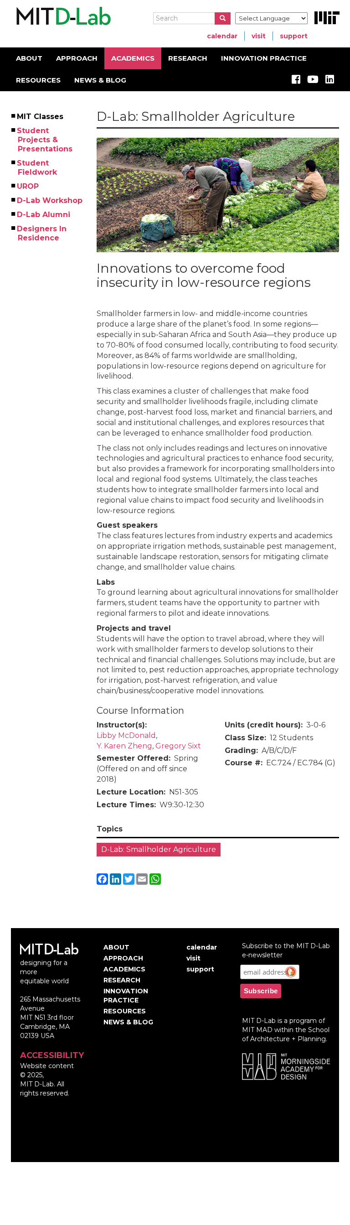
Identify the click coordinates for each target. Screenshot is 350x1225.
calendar (222, 36)
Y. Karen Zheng (124, 746)
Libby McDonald (126, 735)
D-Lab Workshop (50, 200)
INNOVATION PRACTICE (264, 58)
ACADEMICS (132, 58)
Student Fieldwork (37, 167)
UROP (28, 186)
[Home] (62, 16)
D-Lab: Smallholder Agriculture (158, 849)
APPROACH (77, 58)
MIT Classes (40, 116)
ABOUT (29, 58)
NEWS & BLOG (100, 80)
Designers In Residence (42, 233)
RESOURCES (38, 80)
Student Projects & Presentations (45, 139)
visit (259, 36)
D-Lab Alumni (44, 214)
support (294, 36)
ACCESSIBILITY (52, 1055)
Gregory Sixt (178, 746)
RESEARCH (187, 58)
